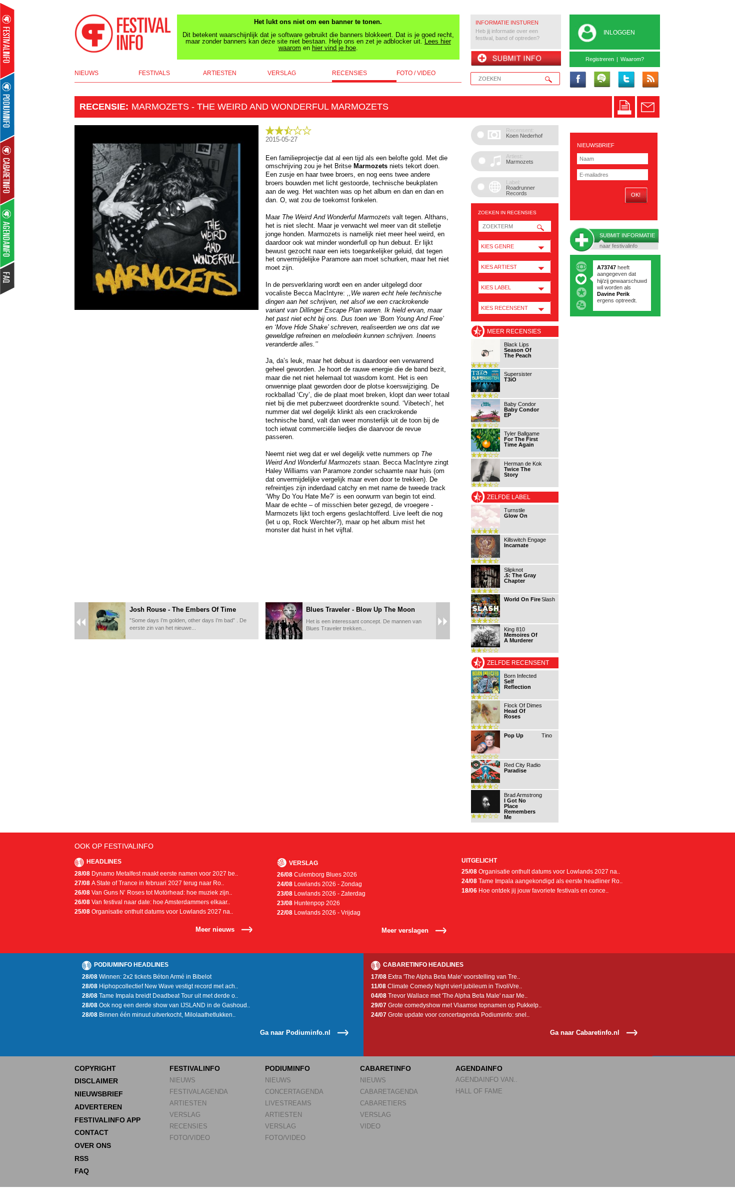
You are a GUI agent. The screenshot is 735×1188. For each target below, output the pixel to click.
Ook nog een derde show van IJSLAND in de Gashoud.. (166, 1005)
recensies (349, 73)
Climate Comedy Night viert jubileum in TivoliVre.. (446, 986)
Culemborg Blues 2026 (317, 875)
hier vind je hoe (334, 48)
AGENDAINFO (479, 1068)
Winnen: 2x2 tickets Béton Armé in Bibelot (147, 977)
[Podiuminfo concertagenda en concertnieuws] (8, 107)
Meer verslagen (405, 930)
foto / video (416, 73)
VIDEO (370, 1126)
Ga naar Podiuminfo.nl (295, 1032)
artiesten (219, 73)
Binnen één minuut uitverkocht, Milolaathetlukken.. (159, 1015)
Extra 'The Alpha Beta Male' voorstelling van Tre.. (445, 977)
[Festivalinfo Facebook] (578, 80)
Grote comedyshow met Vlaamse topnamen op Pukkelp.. (456, 1005)
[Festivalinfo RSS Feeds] (650, 80)
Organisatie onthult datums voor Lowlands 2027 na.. (153, 912)
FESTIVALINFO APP (107, 1120)
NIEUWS (183, 1080)
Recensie (103, 107)
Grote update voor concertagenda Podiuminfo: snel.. (450, 1015)
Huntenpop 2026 (308, 903)
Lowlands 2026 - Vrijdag (318, 913)
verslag (282, 73)
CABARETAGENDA (389, 1091)
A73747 (606, 267)
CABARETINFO (385, 1068)
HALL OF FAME (479, 1091)
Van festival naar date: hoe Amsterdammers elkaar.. (152, 902)
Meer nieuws (215, 929)
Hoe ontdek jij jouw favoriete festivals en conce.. (535, 891)
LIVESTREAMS (288, 1103)
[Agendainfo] (8, 233)
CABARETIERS (383, 1103)
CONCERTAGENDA (294, 1091)
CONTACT (91, 1132)
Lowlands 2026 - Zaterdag (321, 894)
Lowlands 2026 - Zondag (319, 884)
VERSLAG (185, 1114)
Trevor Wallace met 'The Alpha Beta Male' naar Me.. (449, 996)
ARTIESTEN (188, 1103)
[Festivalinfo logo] (123, 34)
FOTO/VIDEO (190, 1137)
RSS (81, 1158)
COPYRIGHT (95, 1068)
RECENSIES (189, 1126)
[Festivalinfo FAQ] (8, 278)
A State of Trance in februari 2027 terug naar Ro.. (149, 883)
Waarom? (632, 59)
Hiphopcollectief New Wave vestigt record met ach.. (160, 986)
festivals (154, 73)
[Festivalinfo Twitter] (626, 80)
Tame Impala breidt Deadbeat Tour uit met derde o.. (160, 996)
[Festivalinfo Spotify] (602, 80)
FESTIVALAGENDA (199, 1091)
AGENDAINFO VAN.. (487, 1079)
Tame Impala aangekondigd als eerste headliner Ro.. (542, 881)
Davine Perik (613, 294)
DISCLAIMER (96, 1081)
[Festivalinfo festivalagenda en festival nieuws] (7, 41)
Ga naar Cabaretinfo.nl (585, 1032)
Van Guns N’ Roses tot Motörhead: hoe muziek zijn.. (153, 893)
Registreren (600, 59)
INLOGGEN (619, 32)
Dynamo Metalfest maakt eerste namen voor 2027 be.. (156, 874)
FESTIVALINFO (195, 1068)
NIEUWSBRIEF (595, 145)
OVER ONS (92, 1145)
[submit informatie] (515, 59)
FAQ (81, 1171)
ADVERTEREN (98, 1107)
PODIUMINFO (287, 1068)
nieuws (86, 73)
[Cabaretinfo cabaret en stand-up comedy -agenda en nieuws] (7, 170)
